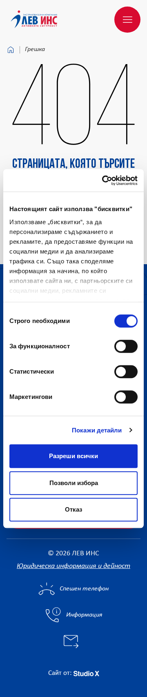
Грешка (35, 49)
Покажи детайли (97, 430)
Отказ (73, 509)
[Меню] (127, 20)
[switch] (126, 346)
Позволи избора (73, 482)
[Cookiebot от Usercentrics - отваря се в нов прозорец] (104, 180)
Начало (11, 50)
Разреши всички (73, 455)
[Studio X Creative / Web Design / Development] (86, 673)
